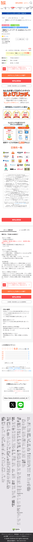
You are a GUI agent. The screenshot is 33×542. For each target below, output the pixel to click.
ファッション (3, 435)
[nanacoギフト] (13, 161)
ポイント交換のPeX (24, 440)
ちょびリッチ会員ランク (29, 430)
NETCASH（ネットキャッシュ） (20, 515)
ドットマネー (24, 451)
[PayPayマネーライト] (27, 161)
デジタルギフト (19, 470)
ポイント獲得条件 (8, 230)
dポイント (23, 424)
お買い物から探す (4, 419)
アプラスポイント (24, 466)
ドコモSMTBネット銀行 (19, 433)
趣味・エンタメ (3, 454)
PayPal (19, 429)
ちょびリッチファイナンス (29, 469)
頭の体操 (13, 453)
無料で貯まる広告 (8, 487)
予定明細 (11, 368)
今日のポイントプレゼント (29, 457)
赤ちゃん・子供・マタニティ (3, 470)
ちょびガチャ (13, 423)
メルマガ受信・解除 (29, 440)
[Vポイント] (6, 152)
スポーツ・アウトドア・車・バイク (3, 463)
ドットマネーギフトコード (24, 455)
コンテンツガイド (29, 479)
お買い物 (5, 8)
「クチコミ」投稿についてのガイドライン (16, 369)
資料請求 (8, 430)
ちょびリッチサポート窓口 (20, 203)
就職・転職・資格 (8, 434)
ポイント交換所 (31, 7)
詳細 (30, 370)
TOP (2, 8)
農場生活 (13, 450)
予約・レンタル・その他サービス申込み (8, 469)
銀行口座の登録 (29, 445)
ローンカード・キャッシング (8, 443)
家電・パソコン (3, 450)
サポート (28, 475)
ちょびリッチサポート (26, 534)
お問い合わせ (29, 484)
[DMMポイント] (13, 169)
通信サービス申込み (8, 463)
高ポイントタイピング (13, 464)
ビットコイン (19, 523)
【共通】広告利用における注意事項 (16, 86)
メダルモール (13, 426)
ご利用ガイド (13, 497)
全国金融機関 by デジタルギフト (19, 425)
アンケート (24, 8)
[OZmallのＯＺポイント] (20, 169)
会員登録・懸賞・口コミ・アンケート (8, 425)
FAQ (28, 482)
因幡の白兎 (13, 429)
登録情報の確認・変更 (29, 435)
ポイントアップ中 (3, 481)
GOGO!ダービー (14, 460)
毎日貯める (20, 8)
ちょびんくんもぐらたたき (13, 436)
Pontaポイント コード (19, 482)
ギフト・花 (3, 458)
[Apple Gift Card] (27, 156)
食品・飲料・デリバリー (3, 445)
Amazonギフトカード (19, 490)
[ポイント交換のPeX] (27, 165)
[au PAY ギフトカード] (13, 152)
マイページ (28, 419)
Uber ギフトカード (19, 474)
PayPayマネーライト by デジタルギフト (19, 456)
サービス (9, 8)
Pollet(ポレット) (19, 486)
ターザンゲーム (13, 441)
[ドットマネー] (6, 169)
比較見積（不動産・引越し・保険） (8, 454)
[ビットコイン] (6, 156)
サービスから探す (9, 419)
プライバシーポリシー (7, 534)
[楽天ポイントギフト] (6, 165)
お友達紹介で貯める (13, 503)
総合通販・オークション (3, 424)
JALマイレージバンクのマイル (24, 434)
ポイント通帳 (29, 423)
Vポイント (23, 448)
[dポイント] (27, 152)
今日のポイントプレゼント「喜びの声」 (29, 463)
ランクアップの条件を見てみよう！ (22, 54)
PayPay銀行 (19, 440)
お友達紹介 (27, 8)
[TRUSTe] (16, 529)
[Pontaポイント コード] (20, 161)
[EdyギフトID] (13, 156)
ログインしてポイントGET (16, 75)
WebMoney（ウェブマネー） (20, 495)
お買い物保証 (5, 25)
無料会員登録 (19, 2)
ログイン (26, 3)
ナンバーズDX (14, 456)
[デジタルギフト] (13, 165)
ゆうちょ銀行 (19, 443)
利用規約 (16, 534)
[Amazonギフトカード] (20, 152)
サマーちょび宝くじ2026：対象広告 (16, 13)
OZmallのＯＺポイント (24, 428)
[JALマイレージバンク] (20, 156)
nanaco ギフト (19, 506)
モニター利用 (13, 482)
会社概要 (6, 536)
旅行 (13, 8)
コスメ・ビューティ (3, 431)
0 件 (7, 36)
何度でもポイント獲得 (8, 482)
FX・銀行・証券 (9, 449)
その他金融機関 (19, 446)
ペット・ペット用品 (3, 476)
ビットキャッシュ (19, 503)
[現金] (27, 169)
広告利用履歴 (17, 368)
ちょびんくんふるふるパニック (13, 446)
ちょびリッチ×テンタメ (13, 492)
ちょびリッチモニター (13, 487)
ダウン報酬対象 (15, 25)
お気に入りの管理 (29, 449)
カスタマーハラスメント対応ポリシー (19, 536)
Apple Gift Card (18, 510)
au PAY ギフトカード (19, 478)
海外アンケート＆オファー (13, 476)
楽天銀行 (19, 437)
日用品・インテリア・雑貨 (3, 440)
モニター (16, 8)
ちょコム (19, 499)
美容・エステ (8, 474)
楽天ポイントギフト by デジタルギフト (19, 464)
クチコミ (29, 426)
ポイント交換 (19, 418)
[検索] (30, 2)
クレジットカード (8, 438)
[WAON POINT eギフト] (20, 165)
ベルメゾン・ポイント (24, 444)
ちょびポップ (13, 432)
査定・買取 (8, 459)
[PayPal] (6, 161)
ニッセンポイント (19, 520)
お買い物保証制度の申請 (29, 488)
